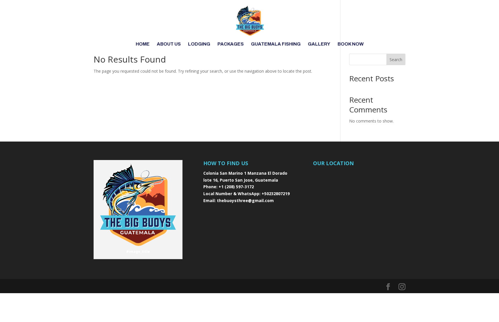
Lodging (199, 44)
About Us (169, 44)
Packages (230, 44)
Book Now (351, 44)
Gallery (319, 44)
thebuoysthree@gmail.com (245, 200)
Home (143, 44)
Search (396, 59)
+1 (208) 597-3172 (236, 186)
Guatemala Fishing (276, 44)
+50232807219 (276, 193)
